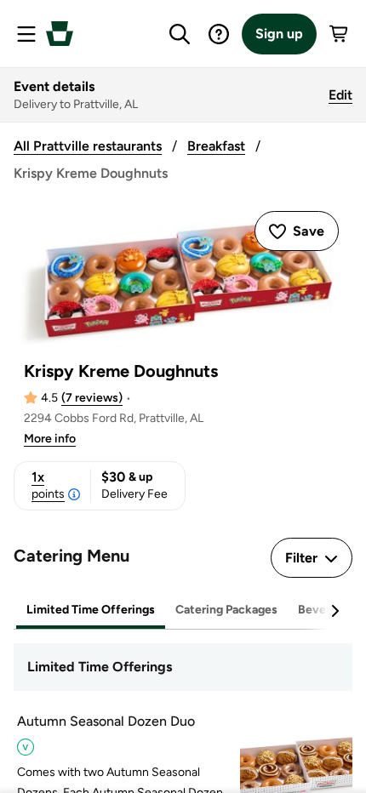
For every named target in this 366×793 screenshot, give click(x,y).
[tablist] (183, 610)
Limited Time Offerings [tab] (90, 609)
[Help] (219, 34)
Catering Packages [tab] (226, 609)
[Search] (179, 34)
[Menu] (26, 34)
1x (48, 485)
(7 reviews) (92, 398)
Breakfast (216, 146)
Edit (340, 95)
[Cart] (339, 34)
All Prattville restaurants (88, 146)
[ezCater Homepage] (59, 33)
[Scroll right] (334, 611)
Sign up (279, 34)
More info (50, 438)
